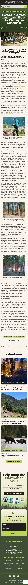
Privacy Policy (14, 578)
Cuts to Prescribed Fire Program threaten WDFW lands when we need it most (13, 388)
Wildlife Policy (19, 382)
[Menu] (25, 6)
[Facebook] (14, 576)
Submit (14, 533)
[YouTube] (18, 576)
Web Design (7, 582)
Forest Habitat (8, 11)
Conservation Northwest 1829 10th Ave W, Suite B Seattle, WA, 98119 (14, 552)
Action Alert (6, 450)
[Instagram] (10, 576)
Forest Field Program (19, 86)
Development (15, 582)
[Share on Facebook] (18, 340)
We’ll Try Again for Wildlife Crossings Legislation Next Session (12, 456)
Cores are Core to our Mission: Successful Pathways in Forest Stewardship (13, 422)
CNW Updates (6, 416)
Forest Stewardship (18, 11)
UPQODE (22, 582)
